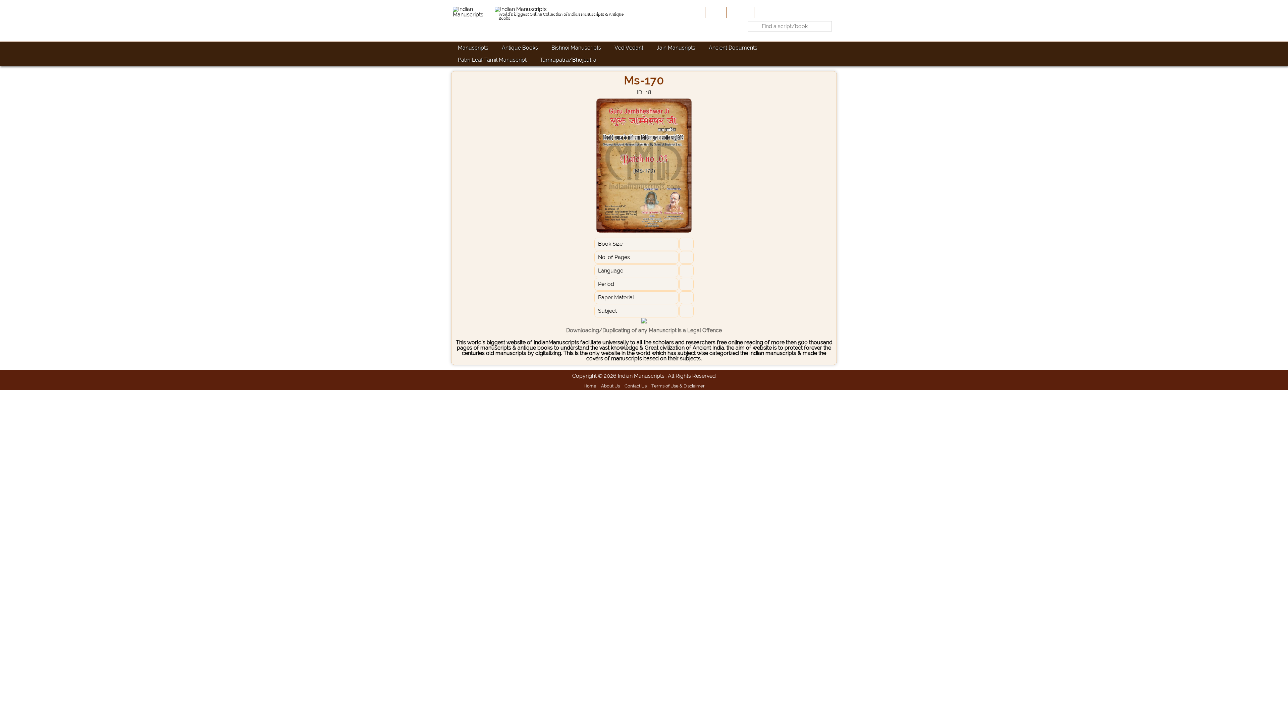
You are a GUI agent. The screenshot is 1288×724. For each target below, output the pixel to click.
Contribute (769, 12)
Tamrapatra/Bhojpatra (568, 60)
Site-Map (798, 12)
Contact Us (636, 385)
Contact (823, 12)
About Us (739, 12)
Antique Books (520, 48)
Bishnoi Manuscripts (576, 48)
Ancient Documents (733, 48)
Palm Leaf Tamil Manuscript (492, 60)
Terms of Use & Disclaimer (678, 385)
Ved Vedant (628, 48)
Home (715, 12)
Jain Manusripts (676, 48)
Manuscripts (473, 48)
